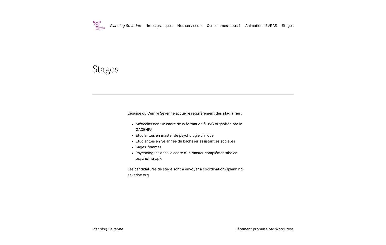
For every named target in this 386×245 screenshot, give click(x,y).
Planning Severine (125, 26)
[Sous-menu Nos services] (201, 26)
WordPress (284, 229)
